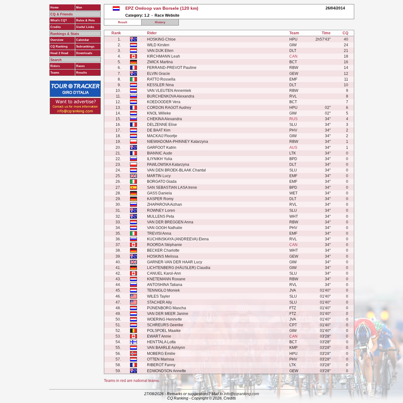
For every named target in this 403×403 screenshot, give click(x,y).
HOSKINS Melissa (162, 256)
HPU (293, 39)
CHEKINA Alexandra (164, 119)
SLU (293, 124)
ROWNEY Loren (161, 210)
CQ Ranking (59, 46)
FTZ (292, 308)
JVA (292, 290)
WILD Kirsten (158, 45)
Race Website (167, 15)
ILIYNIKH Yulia (159, 159)
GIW (293, 45)
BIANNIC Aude (159, 153)
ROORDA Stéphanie (164, 245)
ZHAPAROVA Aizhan (164, 204)
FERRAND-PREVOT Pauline (171, 67)
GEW (293, 73)
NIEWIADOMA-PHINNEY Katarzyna (177, 141)
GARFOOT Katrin (161, 147)
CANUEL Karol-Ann (164, 273)
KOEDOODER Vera (163, 102)
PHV (293, 130)
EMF (293, 79)
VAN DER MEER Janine (167, 313)
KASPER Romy (160, 199)
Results (81, 72)
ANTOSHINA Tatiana (164, 285)
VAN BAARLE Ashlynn (166, 347)
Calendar (82, 40)
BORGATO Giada (162, 181)
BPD (293, 159)
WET (293, 193)
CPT (293, 325)
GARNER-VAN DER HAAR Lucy (174, 262)
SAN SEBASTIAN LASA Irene (172, 187)
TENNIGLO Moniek (163, 290)
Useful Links (85, 27)
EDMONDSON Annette (166, 371)
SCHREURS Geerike (165, 325)
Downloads (84, 53)
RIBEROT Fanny (161, 365)
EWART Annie (159, 336)
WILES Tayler (158, 296)
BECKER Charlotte (163, 250)
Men (79, 7)
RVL (293, 96)
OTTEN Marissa (160, 359)
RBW (293, 67)
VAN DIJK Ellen (160, 50)
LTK (292, 153)
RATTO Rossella (161, 79)
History (160, 22)
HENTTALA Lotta (161, 342)
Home (54, 7)
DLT (292, 50)
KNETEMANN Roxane (166, 279)
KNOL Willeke (159, 113)
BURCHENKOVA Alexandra (170, 96)
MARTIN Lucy (159, 176)
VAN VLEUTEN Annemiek (169, 90)
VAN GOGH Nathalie (164, 228)
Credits (55, 27)
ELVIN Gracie (158, 73)
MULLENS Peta (160, 216)
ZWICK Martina (160, 62)
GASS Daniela (159, 193)
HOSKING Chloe (161, 39)
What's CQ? (58, 20)
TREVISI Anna (159, 233)
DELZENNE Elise (162, 124)
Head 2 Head (59, 53)
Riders (55, 66)
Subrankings (85, 46)
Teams (54, 72)
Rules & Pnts (85, 20)
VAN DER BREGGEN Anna (170, 222)
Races (80, 66)
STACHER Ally (159, 302)
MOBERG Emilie (161, 353)
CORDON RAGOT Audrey (169, 107)
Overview (56, 40)
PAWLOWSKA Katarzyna (168, 164)
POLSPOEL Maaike (164, 330)
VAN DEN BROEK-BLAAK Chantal (176, 170)
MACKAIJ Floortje (162, 136)
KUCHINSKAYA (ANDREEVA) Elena (178, 239)
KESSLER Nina (160, 85)
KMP (293, 347)
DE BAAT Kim (158, 130)
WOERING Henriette (164, 319)
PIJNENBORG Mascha (166, 308)
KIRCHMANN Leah (163, 56)
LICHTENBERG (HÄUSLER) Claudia (178, 268)
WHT (293, 216)
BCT (293, 62)
